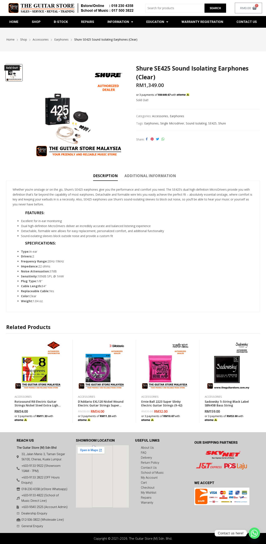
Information (118, 22)
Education (155, 22)
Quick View (61, 344)
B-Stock (61, 22)
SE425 (212, 123)
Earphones (177, 116)
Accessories (160, 116)
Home (13, 22)
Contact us (246, 22)
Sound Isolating (196, 123)
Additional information (150, 175)
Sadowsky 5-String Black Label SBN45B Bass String (227, 403)
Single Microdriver (172, 123)
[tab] (105, 176)
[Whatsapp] (254, 533)
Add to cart (61, 418)
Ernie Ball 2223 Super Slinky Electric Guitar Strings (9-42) (161, 403)
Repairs (87, 22)
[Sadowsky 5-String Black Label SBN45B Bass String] (228, 365)
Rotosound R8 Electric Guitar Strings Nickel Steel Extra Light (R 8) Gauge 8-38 (37, 405)
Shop (36, 22)
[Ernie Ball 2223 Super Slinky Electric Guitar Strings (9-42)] (164, 365)
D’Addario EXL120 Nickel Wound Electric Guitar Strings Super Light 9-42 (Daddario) (100, 405)
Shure (222, 123)
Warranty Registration (202, 22)
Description (105, 175)
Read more (251, 418)
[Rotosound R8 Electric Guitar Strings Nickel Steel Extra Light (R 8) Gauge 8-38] (37, 365)
